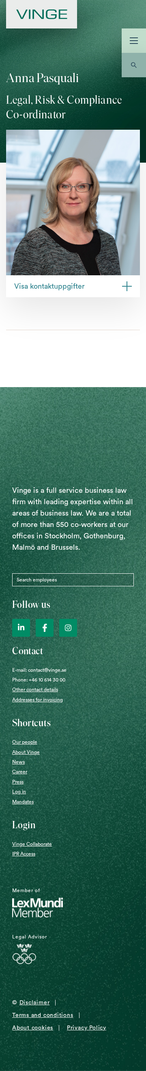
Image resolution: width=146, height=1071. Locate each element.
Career (19, 771)
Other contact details (35, 689)
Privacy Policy (86, 1028)
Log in (19, 791)
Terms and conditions (42, 1015)
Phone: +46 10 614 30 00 (38, 679)
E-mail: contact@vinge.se (39, 670)
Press (18, 781)
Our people (24, 742)
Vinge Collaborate (32, 844)
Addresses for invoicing (37, 699)
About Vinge (26, 752)
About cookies (32, 1028)
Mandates (23, 801)
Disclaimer (34, 1003)
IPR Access (23, 853)
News (18, 762)
